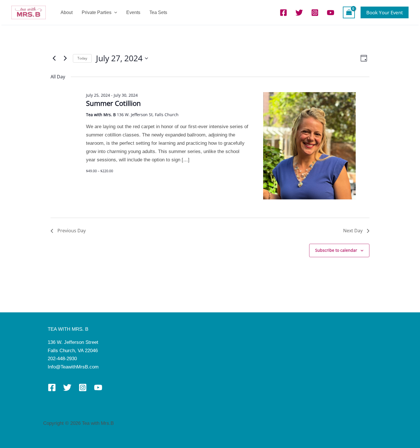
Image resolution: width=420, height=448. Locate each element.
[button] (114, 12)
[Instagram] (315, 12)
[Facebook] (283, 12)
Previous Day (71, 230)
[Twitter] (299, 12)
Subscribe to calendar (336, 250)
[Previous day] (54, 58)
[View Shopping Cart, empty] (349, 12)
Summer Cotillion (113, 103)
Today (82, 58)
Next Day (353, 230)
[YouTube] (330, 12)
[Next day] (65, 58)
